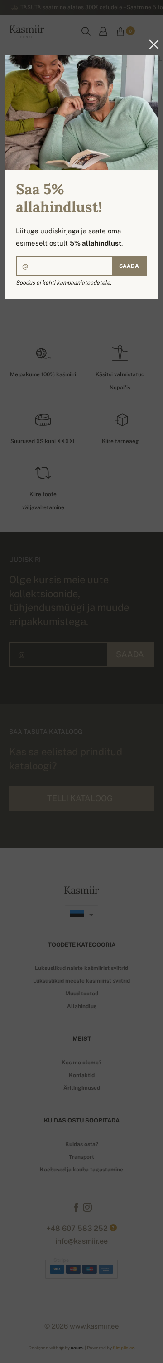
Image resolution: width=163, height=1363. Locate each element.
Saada (129, 266)
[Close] (151, 44)
